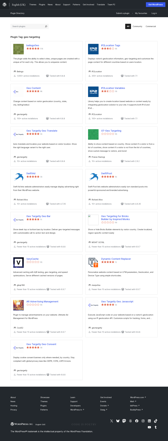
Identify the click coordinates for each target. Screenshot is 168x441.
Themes (44, 401)
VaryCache (32, 258)
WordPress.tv (77, 410)
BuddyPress (136, 410)
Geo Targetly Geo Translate (41, 130)
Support (73, 401)
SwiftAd (30, 173)
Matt (133, 401)
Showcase (44, 397)
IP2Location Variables (113, 88)
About (13, 397)
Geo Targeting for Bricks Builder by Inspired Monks (115, 218)
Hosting (13, 406)
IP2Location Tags (110, 45)
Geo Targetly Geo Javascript (117, 301)
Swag (103, 410)
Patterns (44, 410)
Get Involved (106, 397)
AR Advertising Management (42, 301)
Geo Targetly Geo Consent (41, 344)
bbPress (135, 406)
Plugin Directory (17, 13)
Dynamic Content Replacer (116, 258)
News (12, 401)
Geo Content (33, 88)
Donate (104, 406)
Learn (72, 397)
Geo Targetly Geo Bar (38, 216)
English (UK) (40, 424)
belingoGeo (32, 45)
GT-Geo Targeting (111, 130)
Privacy (13, 410)
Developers (75, 406)
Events (103, 401)
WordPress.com (138, 397)
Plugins (43, 406)
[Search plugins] (46, 26)
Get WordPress (155, 4)
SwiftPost (106, 173)
